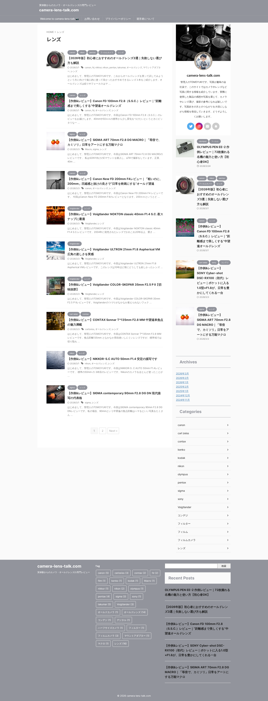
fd (93, 67)
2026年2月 (182, 377)
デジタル (123, 620)
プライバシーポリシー (118, 18)
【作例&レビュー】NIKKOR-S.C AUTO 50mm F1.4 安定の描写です (112, 359)
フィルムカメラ (187, 539)
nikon (105, 67)
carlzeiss (89, 329)
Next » (113, 431)
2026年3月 (182, 373)
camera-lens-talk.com (59, 10)
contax (182, 441)
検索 (224, 565)
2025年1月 (182, 391)
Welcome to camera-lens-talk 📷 (59, 18)
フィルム (183, 531)
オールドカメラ (108, 612)
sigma (96, 149)
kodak (181, 457)
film (102, 580)
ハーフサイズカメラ (110, 627)
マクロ (103, 643)
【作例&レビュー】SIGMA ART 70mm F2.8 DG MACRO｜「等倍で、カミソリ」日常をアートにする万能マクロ (214, 324)
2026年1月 (182, 382)
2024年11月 (183, 399)
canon (88, 67)
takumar (121, 67)
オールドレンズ (134, 67)
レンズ (74, 71)
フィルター (184, 523)
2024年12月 (183, 395)
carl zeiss (183, 433)
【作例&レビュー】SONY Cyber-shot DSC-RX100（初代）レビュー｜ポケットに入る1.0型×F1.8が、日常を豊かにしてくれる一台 (196, 650)
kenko (181, 449)
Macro (88, 149)
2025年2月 (182, 386)
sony (180, 498)
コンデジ (183, 515)
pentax (112, 67)
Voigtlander (90, 223)
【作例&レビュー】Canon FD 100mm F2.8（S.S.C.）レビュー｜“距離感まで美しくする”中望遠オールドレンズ (213, 236)
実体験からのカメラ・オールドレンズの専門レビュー (63, 572)
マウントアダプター (136, 635)
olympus (183, 474)
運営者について (145, 18)
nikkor (98, 67)
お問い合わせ (92, 18)
